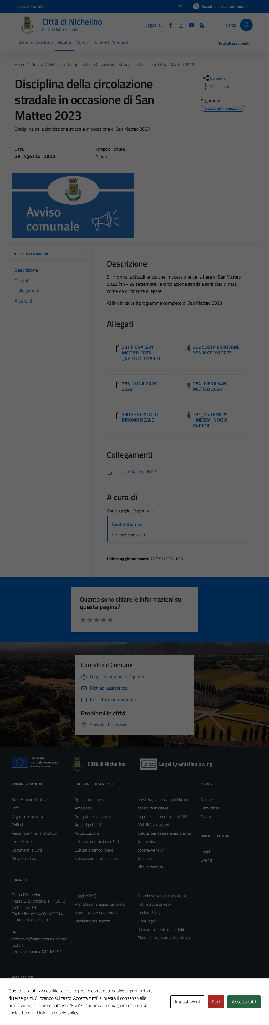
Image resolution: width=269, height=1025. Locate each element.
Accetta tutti (244, 1001)
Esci (216, 1001)
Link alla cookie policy (58, 1012)
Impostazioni (187, 1001)
